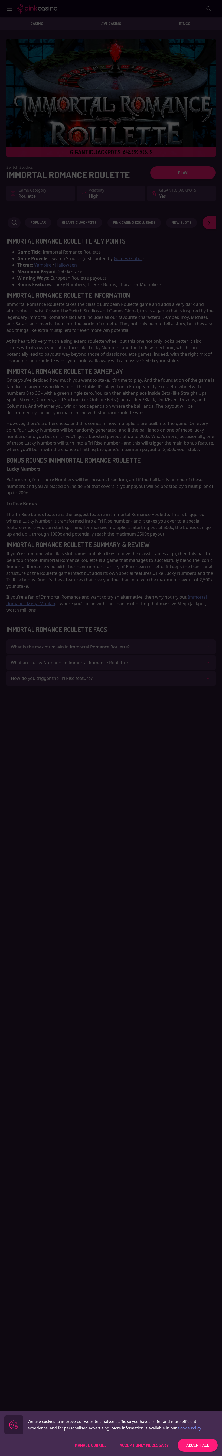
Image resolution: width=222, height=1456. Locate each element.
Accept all (197, 1445)
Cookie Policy (189, 1428)
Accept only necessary (144, 1445)
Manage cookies (91, 1445)
